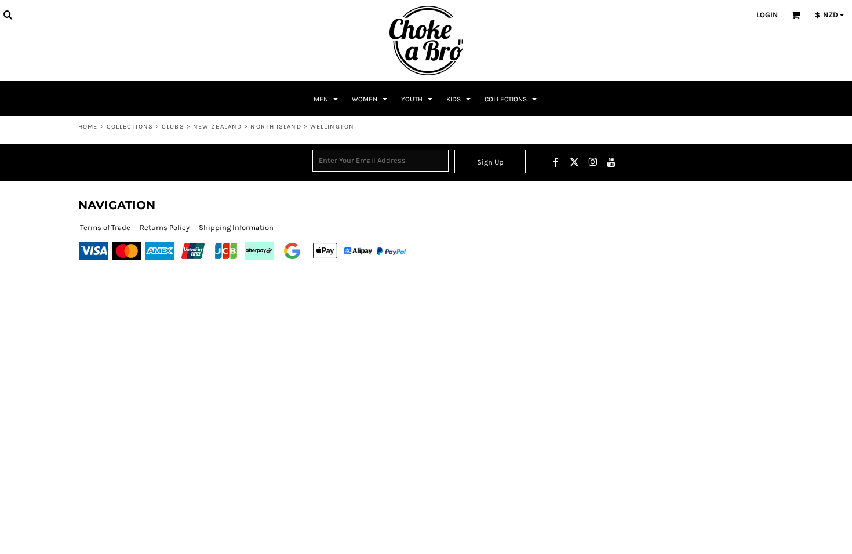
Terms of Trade (105, 227)
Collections (130, 126)
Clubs (173, 126)
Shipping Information (236, 227)
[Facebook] (556, 162)
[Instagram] (593, 162)
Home (87, 126)
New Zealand (217, 126)
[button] (7, 14)
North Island (275, 126)
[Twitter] (574, 162)
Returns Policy (165, 227)
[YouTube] (611, 162)
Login (767, 14)
